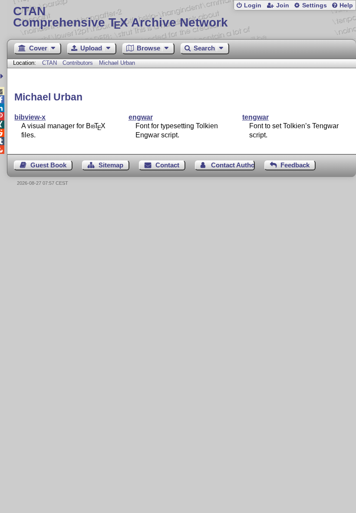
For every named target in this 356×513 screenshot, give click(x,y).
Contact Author (232, 165)
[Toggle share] (2, 76)
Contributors (78, 63)
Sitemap (111, 165)
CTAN (49, 63)
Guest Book (48, 165)
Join (282, 5)
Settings (314, 5)
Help (346, 5)
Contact (167, 165)
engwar (141, 117)
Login (252, 5)
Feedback (295, 165)
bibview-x (30, 117)
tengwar (255, 117)
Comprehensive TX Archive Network (120, 17)
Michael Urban (117, 63)
